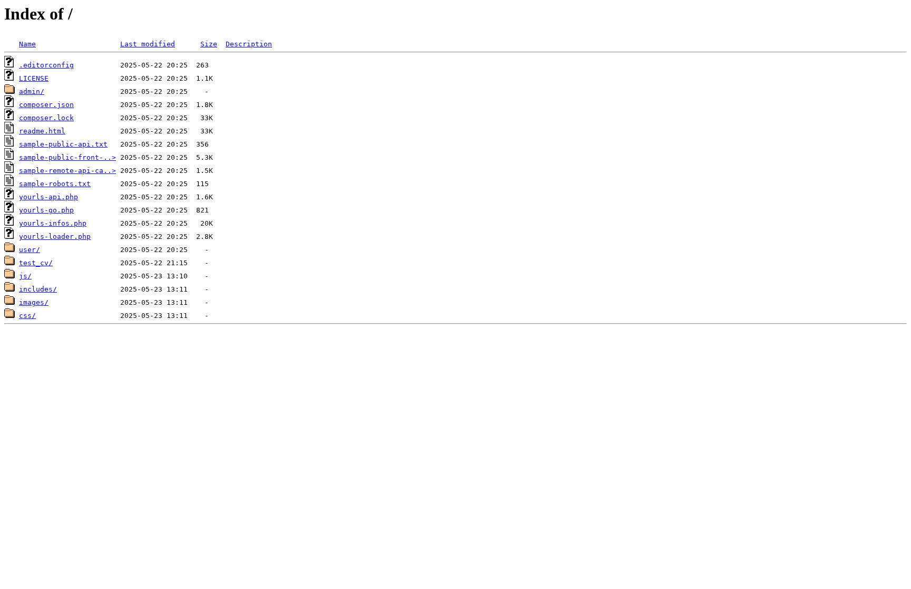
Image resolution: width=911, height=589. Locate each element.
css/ (27, 316)
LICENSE (34, 78)
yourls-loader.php (55, 236)
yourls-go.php (46, 210)
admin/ (31, 91)
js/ (25, 276)
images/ (34, 302)
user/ (29, 250)
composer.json (46, 105)
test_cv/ (36, 263)
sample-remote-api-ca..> (67, 171)
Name (27, 44)
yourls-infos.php (52, 223)
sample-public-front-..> (67, 157)
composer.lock (46, 118)
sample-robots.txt (55, 184)
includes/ (38, 289)
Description (249, 44)
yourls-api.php (48, 197)
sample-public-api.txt (63, 144)
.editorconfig (46, 65)
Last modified (147, 44)
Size (208, 44)
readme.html (42, 131)
